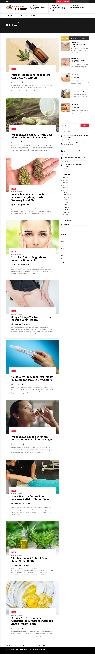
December (66, 194)
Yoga (62, 262)
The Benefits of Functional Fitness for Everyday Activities (76, 158)
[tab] (65, 38)
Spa (45, 15)
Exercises (63, 234)
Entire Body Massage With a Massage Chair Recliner (78, 45)
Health (33, 15)
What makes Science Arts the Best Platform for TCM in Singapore (31, 136)
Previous (9, 645)
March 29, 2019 (75, 104)
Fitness (27, 15)
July (65, 199)
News (62, 248)
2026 (64, 177)
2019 (64, 214)
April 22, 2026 (35, 5)
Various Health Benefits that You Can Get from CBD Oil (30, 76)
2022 (64, 187)
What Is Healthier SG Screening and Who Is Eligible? (75, 150)
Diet (22, 15)
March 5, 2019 (75, 42)
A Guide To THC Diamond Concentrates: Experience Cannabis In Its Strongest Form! (32, 621)
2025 (64, 180)
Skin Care (39, 15)
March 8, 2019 (75, 58)
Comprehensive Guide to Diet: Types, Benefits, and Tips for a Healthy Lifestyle (58, 9)
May (65, 202)
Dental (62, 227)
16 (31, 645)
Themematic (14, 651)
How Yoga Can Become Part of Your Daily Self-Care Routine (76, 136)
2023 (64, 185)
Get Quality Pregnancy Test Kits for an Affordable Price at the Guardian (32, 378)
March (65, 207)
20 (39, 645)
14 (23, 645)
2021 (64, 190)
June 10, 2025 (55, 5)
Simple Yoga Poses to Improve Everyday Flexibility (74, 165)
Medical (63, 245)
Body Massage (15, 15)
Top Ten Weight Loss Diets (77, 7)
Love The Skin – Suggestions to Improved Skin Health (30, 259)
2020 (64, 193)
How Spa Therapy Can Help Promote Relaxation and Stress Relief (76, 143)
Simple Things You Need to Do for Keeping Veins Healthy (31, 318)
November (66, 197)
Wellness (50, 15)
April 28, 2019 (75, 5)
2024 (64, 182)
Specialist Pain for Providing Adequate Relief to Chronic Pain (30, 498)
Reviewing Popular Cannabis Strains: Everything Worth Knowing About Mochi (28, 197)
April (65, 204)
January (66, 212)
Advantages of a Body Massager (79, 91)
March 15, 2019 (75, 74)
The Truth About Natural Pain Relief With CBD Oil (29, 559)
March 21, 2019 (75, 90)
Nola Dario (26, 82)
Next (44, 645)
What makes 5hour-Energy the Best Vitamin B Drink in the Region (32, 438)
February (66, 209)
